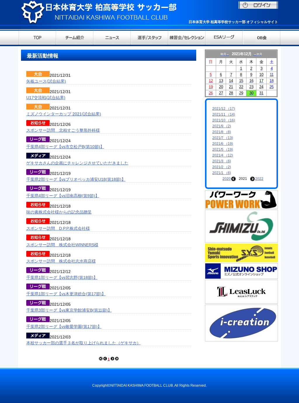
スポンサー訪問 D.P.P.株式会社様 (58, 228)
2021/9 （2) (221, 126)
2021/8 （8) (221, 132)
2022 (259, 179)
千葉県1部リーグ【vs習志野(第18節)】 (62, 277)
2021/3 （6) (221, 161)
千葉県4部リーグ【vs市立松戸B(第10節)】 (65, 146)
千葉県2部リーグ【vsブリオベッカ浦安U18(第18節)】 (76, 179)
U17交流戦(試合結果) (45, 97)
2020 (226, 179)
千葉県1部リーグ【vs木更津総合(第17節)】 (66, 293)
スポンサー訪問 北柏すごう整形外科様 (63, 130)
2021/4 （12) (222, 155)
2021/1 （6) (221, 173)
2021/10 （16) (223, 120)
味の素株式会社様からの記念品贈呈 (59, 212)
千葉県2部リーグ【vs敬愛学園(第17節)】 (64, 326)
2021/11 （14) (223, 114)
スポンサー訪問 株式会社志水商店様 (61, 261)
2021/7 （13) (222, 138)
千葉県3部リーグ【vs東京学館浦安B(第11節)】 (69, 310)
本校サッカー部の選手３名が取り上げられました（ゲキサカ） (83, 343)
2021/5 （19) (222, 149)
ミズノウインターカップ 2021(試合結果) (63, 114)
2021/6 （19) (222, 144)
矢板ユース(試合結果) (46, 81)
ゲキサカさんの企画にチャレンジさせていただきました (77, 163)
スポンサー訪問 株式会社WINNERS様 (62, 244)
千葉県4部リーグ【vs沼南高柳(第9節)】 (62, 195)
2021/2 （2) (221, 167)
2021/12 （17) (223, 109)
